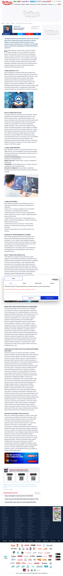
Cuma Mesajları (43, 537)
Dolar (3, 536)
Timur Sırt (12, 23)
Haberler (3, 23)
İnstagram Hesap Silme (32, 518)
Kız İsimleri (30, 536)
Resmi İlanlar (44, 4)
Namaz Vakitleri (4, 513)
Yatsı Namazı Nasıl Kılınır (45, 518)
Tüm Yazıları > (37, 492)
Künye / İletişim (53, 540)
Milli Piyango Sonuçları (19, 531)
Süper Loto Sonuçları (18, 529)
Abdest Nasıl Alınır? (31, 529)
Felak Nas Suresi (31, 521)
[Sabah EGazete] (57, 523)
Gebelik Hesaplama (18, 526)
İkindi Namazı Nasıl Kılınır (45, 525)
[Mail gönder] (37, 34)
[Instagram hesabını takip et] (58, 1)
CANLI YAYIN (50, 1)
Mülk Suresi (43, 513)
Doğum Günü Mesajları (45, 528)
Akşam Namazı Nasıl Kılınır (45, 520)
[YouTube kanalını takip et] (60, 1)
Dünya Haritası (30, 537)
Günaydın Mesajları (44, 526)
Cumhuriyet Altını (5, 531)
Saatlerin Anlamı (43, 531)
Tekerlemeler (43, 510)
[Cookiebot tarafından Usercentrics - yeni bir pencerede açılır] (52, 280)
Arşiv (25, 540)
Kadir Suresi (43, 515)
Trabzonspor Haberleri (19, 523)
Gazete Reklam (30, 540)
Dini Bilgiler (43, 533)
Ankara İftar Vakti (5, 520)
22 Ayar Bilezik (4, 533)
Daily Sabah (11, 540)
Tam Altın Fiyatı (4, 529)
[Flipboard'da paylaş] (29, 34)
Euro (3, 537)
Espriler (42, 509)
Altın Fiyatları (4, 525)
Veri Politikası (4, 507)
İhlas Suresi (43, 512)
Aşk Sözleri (30, 528)
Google (17, 133)
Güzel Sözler (30, 515)
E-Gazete (20, 540)
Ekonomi (27, 4)
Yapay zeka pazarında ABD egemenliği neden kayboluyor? (22, 499)
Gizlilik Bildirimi (45, 540)
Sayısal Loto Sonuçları (19, 533)
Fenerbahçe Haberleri (19, 520)
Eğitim (35, 4)
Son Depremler (17, 515)
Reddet (13, 278)
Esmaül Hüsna (43, 534)
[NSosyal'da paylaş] (21, 34)
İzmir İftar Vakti (4, 521)
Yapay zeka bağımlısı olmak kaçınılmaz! (18, 495)
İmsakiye (3, 515)
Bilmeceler (30, 517)
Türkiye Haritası (17, 534)
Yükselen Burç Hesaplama (19, 525)
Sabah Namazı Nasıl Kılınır (45, 521)
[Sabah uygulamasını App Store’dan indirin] (9, 477)
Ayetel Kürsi (30, 512)
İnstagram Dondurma (31, 513)
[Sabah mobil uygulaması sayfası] (6, 470)
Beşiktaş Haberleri (18, 521)
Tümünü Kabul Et (49, 297)
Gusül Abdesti (43, 517)
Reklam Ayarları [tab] (38, 283)
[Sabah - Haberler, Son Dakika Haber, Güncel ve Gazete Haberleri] (7, 3)
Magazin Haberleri (18, 536)
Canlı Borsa (17, 507)
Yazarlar (50, 4)
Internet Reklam (38, 540)
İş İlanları (3, 509)
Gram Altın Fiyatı (5, 523)
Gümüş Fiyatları (4, 534)
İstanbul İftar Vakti (5, 518)
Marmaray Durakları (44, 529)
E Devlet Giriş (17, 510)
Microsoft (32, 135)
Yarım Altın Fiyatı (5, 528)
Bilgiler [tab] (24, 283)
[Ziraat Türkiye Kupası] (59, 4)
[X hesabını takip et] (54, 1)
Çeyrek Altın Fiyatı (5, 526)
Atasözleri (29, 531)
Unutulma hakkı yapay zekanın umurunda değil (20, 502)
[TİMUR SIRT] (7, 29)
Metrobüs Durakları (31, 526)
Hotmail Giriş (30, 525)
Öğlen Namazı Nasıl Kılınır (45, 523)
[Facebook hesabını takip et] (52, 1)
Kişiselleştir (30, 297)
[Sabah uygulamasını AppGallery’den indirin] (33, 477)
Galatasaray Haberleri (19, 518)
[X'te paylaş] (14, 34)
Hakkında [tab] (52, 283)
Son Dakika (17, 4)
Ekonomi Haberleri (18, 537)
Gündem (23, 4)
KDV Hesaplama (18, 528)
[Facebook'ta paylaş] (6, 34)
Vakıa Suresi (43, 507)
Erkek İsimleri (30, 533)
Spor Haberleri (17, 517)
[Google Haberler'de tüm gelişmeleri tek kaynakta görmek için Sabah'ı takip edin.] (21, 459)
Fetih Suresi (30, 523)
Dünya (38, 4)
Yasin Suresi (30, 510)
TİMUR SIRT (17, 26)
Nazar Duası (30, 520)
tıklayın (11, 489)
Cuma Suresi (30, 509)
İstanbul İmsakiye (5, 517)
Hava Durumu (17, 513)
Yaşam (31, 4)
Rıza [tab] (11, 283)
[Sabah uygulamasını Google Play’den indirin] (21, 477)
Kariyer (59, 540)
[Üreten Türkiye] (39, 1)
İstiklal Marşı (43, 536)
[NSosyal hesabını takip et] (56, 1)
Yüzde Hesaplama (31, 507)
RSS (16, 540)
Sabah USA (5, 540)
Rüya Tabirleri (17, 512)
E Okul (16, 509)
